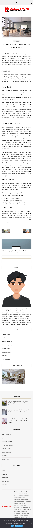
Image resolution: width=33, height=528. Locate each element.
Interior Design (6, 348)
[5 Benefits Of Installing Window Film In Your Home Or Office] (5, 231)
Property (4, 355)
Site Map (4, 484)
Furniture (16, 41)
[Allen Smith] (16, 9)
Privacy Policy (6, 481)
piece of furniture (21, 183)
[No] (31, 523)
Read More (25, 324)
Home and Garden (7, 341)
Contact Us (5, 477)
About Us (4, 474)
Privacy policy (18, 525)
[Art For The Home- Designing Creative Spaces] (28, 231)
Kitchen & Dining (6, 352)
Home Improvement (7, 345)
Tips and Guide (6, 359)
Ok (12, 525)
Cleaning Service (6, 334)
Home (3, 470)
